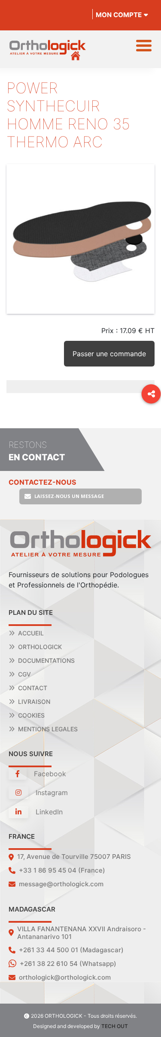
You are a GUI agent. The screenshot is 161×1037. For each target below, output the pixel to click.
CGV (24, 674)
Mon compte (119, 15)
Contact (32, 687)
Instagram (50, 792)
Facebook (49, 773)
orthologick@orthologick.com (65, 977)
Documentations (46, 660)
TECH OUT (114, 1026)
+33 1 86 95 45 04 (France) (62, 870)
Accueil (31, 633)
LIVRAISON (34, 701)
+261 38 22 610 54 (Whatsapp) (68, 964)
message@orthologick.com (61, 884)
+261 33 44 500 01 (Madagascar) (71, 950)
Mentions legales (48, 729)
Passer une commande (109, 353)
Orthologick (40, 646)
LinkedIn (48, 812)
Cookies (31, 715)
